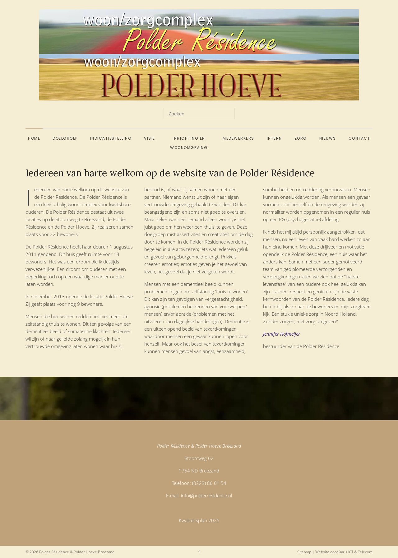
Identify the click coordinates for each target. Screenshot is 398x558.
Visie (149, 138)
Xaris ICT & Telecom (356, 552)
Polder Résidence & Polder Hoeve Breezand (76, 552)
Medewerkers (238, 138)
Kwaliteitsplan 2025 (199, 520)
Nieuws (327, 138)
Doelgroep (65, 138)
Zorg (300, 138)
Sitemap (304, 552)
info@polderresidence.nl (206, 495)
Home (34, 138)
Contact (359, 138)
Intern (274, 138)
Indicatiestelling (111, 138)
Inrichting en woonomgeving (188, 143)
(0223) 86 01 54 (209, 483)
